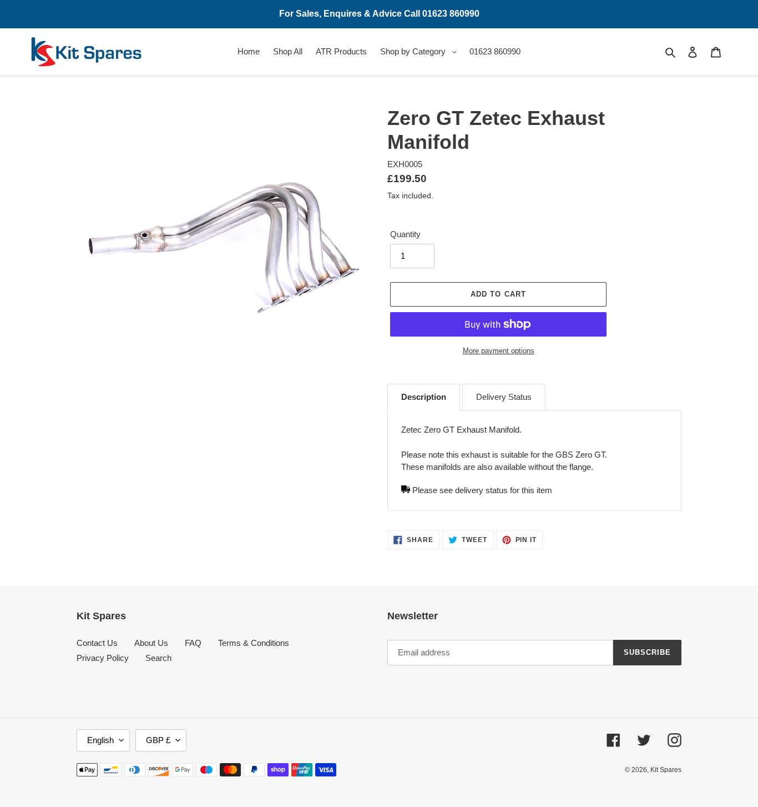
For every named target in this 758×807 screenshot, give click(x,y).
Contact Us (97, 643)
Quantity (405, 234)
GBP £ (158, 740)
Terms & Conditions (253, 643)
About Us (151, 643)
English (100, 740)
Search (158, 658)
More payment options (498, 351)
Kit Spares (665, 770)
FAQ (193, 643)
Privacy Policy (103, 658)
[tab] (423, 397)
